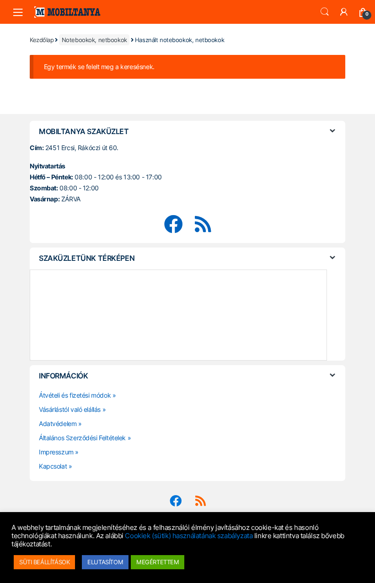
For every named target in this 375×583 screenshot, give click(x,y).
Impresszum (56, 452)
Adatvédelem (57, 423)
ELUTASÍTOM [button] (105, 562)
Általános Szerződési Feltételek (82, 438)
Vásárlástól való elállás (70, 409)
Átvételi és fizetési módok (75, 395)
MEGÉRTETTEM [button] (157, 562)
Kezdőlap (42, 39)
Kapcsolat (53, 466)
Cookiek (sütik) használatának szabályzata (188, 536)
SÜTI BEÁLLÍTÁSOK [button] (44, 562)
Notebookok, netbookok (94, 39)
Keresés (325, 12)
